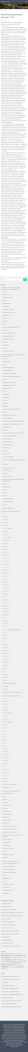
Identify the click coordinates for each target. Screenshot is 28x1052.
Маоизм (5, 412)
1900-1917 (5, 763)
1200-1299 (5, 525)
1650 (4, 736)
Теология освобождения (8, 456)
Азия (4, 364)
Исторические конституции (9, 826)
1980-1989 (5, 665)
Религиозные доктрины (8, 884)
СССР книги (5, 689)
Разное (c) (5, 330)
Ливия (6, 961)
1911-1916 (5, 623)
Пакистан (2, 963)
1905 (4, 617)
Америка (5, 473)
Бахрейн (13, 953)
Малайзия (14, 961)
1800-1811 (5, 576)
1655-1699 (5, 751)
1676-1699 (5, 555)
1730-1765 (3, 10)
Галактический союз (7, 297)
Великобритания (7, 811)
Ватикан (5, 808)
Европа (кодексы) (7, 486)
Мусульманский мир (7, 498)
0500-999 (5, 516)
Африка (5, 802)
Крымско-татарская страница (9, 863)
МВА (4, 324)
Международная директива (8, 921)
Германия (19, 955)
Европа (4, 483)
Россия (17, 963)
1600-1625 (5, 546)
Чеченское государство (8, 351)
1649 (4, 733)
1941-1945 (5, 775)
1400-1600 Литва (7, 537)
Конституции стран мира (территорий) (10, 791)
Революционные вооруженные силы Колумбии (13, 433)
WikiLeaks (5, 358)
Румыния (21, 963)
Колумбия (11, 959)
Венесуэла (14, 955)
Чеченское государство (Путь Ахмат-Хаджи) (12, 1000)
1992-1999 (5, 674)
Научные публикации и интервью (10, 327)
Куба (18, 959)
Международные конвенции (9, 415)
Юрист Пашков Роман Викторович (9, 1003)
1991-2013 (5, 781)
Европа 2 (5, 489)
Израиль (5, 495)
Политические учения (8, 869)
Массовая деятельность (7, 927)
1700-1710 (5, 558)
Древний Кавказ (6, 303)
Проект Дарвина (6, 845)
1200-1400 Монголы (7, 528)
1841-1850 (5, 588)
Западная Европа (7, 820)
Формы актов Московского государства (12, 692)
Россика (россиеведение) (8, 333)
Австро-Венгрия (6, 361)
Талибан (5, 450)
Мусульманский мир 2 (8, 501)
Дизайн (4, 300)
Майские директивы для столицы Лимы (11, 931)
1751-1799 (5, 757)
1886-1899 (5, 611)
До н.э (4, 680)
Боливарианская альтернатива (10, 373)
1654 (4, 748)
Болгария (16, 953)
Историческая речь (6, 937)
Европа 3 (5, 492)
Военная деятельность (7, 940)
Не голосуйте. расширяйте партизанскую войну (12, 912)
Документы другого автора (9, 382)
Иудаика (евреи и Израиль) (9, 312)
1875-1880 (5, 606)
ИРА (4, 391)
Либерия (5, 406)
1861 (4, 597)
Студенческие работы (8, 339)
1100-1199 (5, 522)
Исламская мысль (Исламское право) (10, 979)
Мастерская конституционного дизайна (11, 991)
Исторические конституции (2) (9, 829)
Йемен (25, 957)
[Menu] (26, 1)
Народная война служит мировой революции (12, 915)
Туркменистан (21, 965)
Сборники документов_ (8, 439)
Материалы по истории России (10, 683)
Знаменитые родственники (8, 508)
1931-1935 (5, 647)
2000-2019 (5, 677)
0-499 (4, 513)
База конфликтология (8, 370)
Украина (5, 342)
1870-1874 (5, 603)
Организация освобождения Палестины (12, 424)
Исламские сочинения (8, 309)
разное (4, 504)
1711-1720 (5, 561)
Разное (4, 430)
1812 (4, 579)
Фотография (6, 893)
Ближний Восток (6, 805)
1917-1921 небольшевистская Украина (11, 629)
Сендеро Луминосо (7, 442)
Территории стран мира (8, 854)
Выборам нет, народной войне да (9, 909)
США (4, 851)
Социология (5, 887)
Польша (11, 963)
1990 (4, 668)
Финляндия (15, 967)
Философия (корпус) (7, 890)
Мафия (4, 321)
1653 (4, 745)
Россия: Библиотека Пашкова (5, 1)
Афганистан (9, 953)
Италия (22, 957)
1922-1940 (5, 772)
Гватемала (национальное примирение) (12, 376)
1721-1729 (5, 564)
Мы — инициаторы (6, 918)
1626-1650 (5, 549)
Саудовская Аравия (11, 965)
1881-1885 (5, 608)
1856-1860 (5, 594)
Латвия (3, 961)
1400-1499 (5, 534)
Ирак (13, 957)
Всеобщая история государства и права (11, 976)
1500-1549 (5, 540)
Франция (5, 857)
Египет (3, 957)
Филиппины (10, 967)
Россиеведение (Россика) (7, 997)
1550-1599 (5, 543)
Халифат (5, 348)
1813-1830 (5, 582)
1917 (4, 626)
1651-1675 (5, 552)
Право (4, 875)
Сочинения (5, 686)
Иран (16, 957)
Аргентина (3, 953)
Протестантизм (6, 878)
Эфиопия (5, 464)
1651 (4, 739)
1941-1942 (5, 653)
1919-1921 (5, 769)
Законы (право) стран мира (8, 468)
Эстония (3, 968)
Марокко (17, 961)
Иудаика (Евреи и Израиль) (8, 985)
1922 (4, 641)
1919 (4, 635)
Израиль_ (5, 823)
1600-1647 (5, 728)
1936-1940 (5, 650)
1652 (4, 742)
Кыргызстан (21, 959)
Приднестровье (6, 427)
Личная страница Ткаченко (9, 866)
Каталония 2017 (6, 394)
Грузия (4, 379)
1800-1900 (5, 760)
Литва (10, 961)
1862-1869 (5, 600)
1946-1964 (5, 659)
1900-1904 (5, 614)
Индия (11, 957)
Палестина (6, 963)
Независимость (6, 842)
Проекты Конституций (8, 848)
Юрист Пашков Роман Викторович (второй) (11, 1006)
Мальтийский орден (7, 839)
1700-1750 (5, 754)
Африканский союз (7, 476)
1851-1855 (5, 591)
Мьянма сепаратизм (7, 418)
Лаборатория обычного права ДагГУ (10, 988)
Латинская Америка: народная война (10, 934)
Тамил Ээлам (6, 453)
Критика (5, 318)
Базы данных (6, 294)
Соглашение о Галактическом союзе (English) (12, 946)
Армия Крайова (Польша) (8, 367)
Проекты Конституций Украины (10, 784)
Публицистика (6, 787)
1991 (4, 671)
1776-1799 (5, 573)
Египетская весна (7, 388)
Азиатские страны (7, 470)
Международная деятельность (9, 924)
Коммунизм (5, 397)
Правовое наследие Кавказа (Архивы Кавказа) (12, 994)
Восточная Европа (7, 814)
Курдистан (5, 403)
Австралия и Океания (8, 793)
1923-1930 (5, 644)
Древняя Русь (6, 306)
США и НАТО (6, 447)
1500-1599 (5, 725)
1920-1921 (5, 638)
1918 (4, 632)
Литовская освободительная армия (11, 409)
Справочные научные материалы (9, 861)
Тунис (18, 965)
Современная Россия (8, 336)
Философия (5, 345)
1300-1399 (5, 531)
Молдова (21, 961)
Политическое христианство (9, 872)
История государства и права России (10, 511)
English (4, 291)
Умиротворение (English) (7, 943)
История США (5, 982)
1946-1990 (5, 778)
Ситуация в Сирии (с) (7, 444)
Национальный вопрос (7, 906)
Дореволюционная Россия (9, 385)
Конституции (6, 315)
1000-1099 (5, 519)
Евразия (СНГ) (6, 817)
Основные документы (7, 903)
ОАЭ (25, 961)
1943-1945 (5, 656)
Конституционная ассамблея (9, 832)
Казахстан (3, 959)
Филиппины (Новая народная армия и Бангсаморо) (14, 459)
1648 (4, 730)
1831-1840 (5, 585)
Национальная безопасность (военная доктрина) (14, 421)
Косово (4, 400)
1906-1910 (5, 620)
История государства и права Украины (10, 695)
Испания (18, 957)
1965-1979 (5, 662)
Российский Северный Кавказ (9, 436)
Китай (8, 959)
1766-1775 (5, 570)
